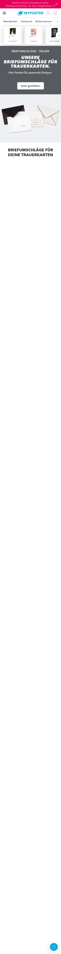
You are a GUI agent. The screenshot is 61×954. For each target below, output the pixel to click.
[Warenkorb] (55, 13)
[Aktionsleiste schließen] (56, 4)
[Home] (30, 13)
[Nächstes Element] (56, 21)
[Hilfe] (54, 947)
